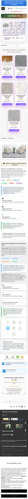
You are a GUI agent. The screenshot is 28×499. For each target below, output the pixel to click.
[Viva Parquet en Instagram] (6, 414)
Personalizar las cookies (17, 487)
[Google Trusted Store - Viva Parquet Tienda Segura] (14, 419)
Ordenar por (4, 45)
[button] (3, 8)
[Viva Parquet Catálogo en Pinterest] (3, 414)
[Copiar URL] (25, 406)
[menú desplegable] (10, 8)
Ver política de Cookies (6, 487)
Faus (8, 11)
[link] (11, 406)
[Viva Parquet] (21, 8)
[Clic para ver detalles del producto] (7, 61)
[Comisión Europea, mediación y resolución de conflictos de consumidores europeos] (22, 419)
